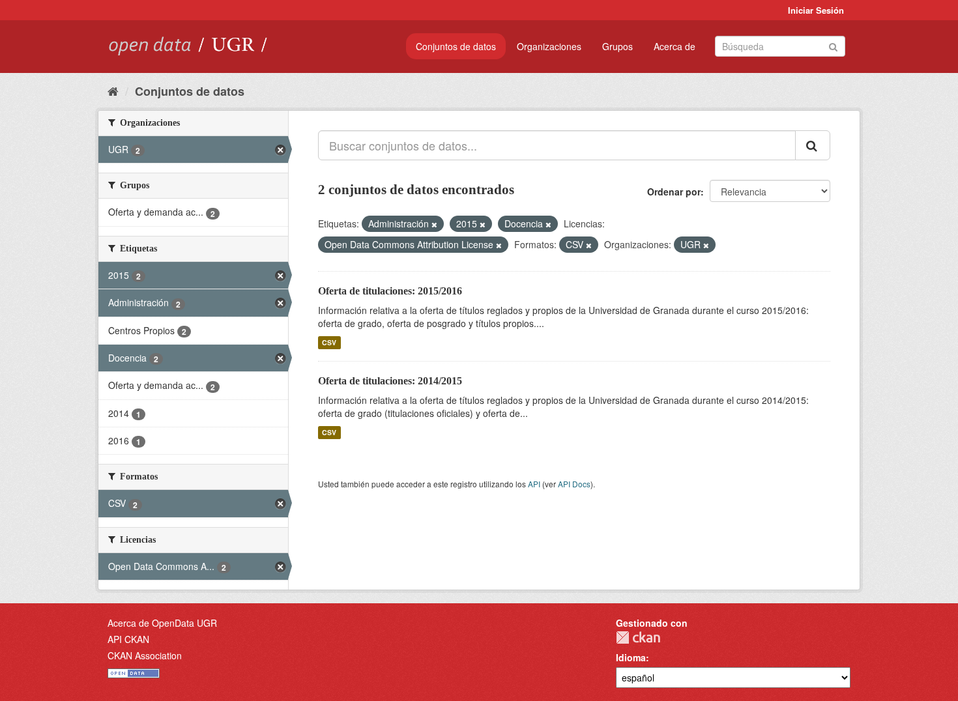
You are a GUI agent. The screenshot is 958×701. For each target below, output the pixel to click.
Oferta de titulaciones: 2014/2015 (390, 380)
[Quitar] (434, 224)
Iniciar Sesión (816, 10)
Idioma (631, 657)
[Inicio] (113, 90)
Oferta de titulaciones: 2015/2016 (390, 290)
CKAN (638, 637)
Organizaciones (549, 46)
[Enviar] (833, 45)
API (534, 483)
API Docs (574, 483)
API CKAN (128, 639)
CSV (329, 342)
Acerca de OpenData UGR (162, 622)
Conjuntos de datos (456, 46)
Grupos (617, 46)
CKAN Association (145, 655)
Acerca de (674, 46)
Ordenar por (674, 191)
